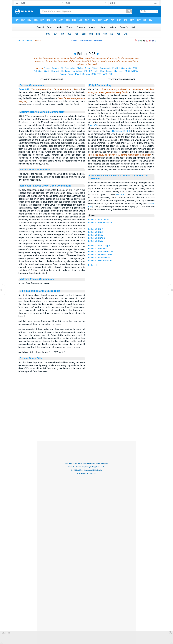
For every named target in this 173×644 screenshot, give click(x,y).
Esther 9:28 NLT (95, 232)
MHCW (134, 71)
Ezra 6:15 (93, 125)
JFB (85, 71)
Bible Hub (92, 265)
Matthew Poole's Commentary (37, 279)
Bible (18, 40)
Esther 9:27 (121, 194)
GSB (135, 68)
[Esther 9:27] (3, 296)
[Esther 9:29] (169, 296)
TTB (99, 74)
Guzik (47, 71)
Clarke (80, 68)
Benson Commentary (32, 85)
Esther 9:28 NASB (96, 238)
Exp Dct (116, 68)
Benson (55, 68)
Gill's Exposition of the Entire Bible (40, 291)
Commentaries (27, 40)
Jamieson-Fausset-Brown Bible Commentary (45, 185)
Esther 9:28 (24, 89)
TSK (111, 74)
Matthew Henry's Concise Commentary (42, 112)
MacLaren (118, 71)
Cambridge (70, 68)
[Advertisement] (86, 424)
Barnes (47, 68)
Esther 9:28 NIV (95, 229)
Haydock (55, 71)
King (102, 71)
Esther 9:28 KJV (95, 241)
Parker (63, 74)
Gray (40, 71)
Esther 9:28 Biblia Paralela (100, 251)
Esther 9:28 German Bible (100, 260)
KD (90, 71)
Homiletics (77, 71)
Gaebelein (126, 68)
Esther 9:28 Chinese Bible (100, 254)
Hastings (65, 71)
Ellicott (95, 68)
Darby (87, 68)
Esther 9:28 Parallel (97, 248)
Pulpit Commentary (100, 85)
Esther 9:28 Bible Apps (99, 245)
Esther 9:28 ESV (95, 235)
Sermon (86, 74)
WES (105, 74)
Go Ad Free (6, 633)
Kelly (96, 71)
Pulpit (78, 74)
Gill (35, 71)
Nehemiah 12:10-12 (121, 131)
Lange (109, 71)
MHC (127, 71)
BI (62, 68)
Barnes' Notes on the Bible (35, 169)
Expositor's (105, 68)
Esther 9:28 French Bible (99, 257)
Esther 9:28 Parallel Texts (100, 222)
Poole (70, 74)
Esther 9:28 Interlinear (98, 219)
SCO (94, 74)
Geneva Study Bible (31, 358)
